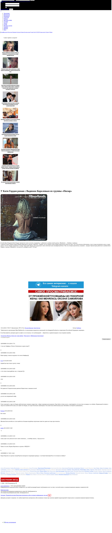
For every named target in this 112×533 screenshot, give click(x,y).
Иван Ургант (26, 471)
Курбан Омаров (98, 471)
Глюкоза (69, 469)
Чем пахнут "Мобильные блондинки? (34, 335)
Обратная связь (5, 490)
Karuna (2, 411)
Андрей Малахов (88, 468)
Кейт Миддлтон (51, 471)
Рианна (28, 474)
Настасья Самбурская (49, 473)
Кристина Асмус (69, 471)
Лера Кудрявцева (106, 471)
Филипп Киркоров (64, 474)
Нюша (86, 473)
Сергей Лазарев (50, 474)
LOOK (5, 24)
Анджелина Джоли (79, 468)
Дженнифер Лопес (85, 469)
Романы (6, 18)
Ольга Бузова (103, 473)
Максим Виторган (10, 473)
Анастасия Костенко (56, 468)
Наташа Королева (70, 473)
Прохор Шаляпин (21, 474)
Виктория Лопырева (61, 469)
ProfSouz (78, 328)
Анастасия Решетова (68, 468)
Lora (2, 360)
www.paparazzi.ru (5, 485)
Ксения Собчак (89, 471)
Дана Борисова (75, 469)
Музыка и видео (8, 25)
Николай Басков (80, 473)
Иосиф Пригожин (35, 471)
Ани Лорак (96, 468)
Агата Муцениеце (5, 468)
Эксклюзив (7, 13)
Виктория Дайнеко (50, 469)
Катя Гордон (37, 328)
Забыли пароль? (5, 9)
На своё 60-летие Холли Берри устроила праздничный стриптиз (10, 183)
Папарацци (7, 16)
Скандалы (6, 17)
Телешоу (6, 27)
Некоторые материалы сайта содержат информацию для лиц (33, 495)
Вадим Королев (29, 328)
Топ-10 (5, 23)
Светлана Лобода (41, 474)
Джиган (92, 469)
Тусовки (6, 21)
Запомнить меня (11, 7)
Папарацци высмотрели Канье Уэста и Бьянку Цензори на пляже (10, 135)
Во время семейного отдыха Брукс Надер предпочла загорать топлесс (10, 120)
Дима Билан (98, 469)
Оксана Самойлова (93, 473)
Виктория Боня (41, 469)
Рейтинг (6, 28)
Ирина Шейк (43, 471)
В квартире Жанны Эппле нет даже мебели (12, 335)
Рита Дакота (33, 474)
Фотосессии (7, 14)
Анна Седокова (104, 468)
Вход (5, 29)
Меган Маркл (40, 473)
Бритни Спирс (19, 469)
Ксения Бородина (79, 471)
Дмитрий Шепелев (6, 471)
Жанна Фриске (19, 471)
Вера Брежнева (32, 469)
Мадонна (3, 473)
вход (2, 2)
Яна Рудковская (73, 474)
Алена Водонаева (15, 468)
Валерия (25, 469)
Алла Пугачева (33, 468)
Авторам (3, 495)
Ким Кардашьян (60, 471)
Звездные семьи (8, 20)
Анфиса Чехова (11, 469)
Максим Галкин (20, 473)
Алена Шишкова (24, 468)
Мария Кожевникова (30, 473)
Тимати (57, 474)
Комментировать (106, 339)
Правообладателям (11, 495)
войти (11, 9)
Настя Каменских (60, 473)
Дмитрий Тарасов (106, 469)
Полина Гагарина (11, 474)
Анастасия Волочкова (44, 468)
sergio (2, 428)
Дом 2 (12, 471)
